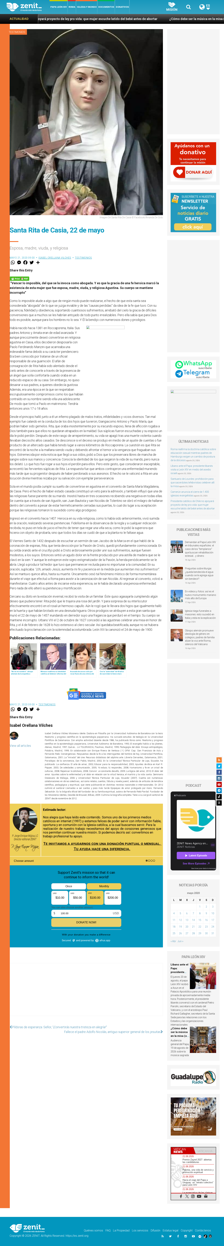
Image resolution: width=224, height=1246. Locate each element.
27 (187, 933)
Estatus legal (170, 1230)
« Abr (173, 941)
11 (174, 920)
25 (174, 933)
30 (206, 933)
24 (212, 926)
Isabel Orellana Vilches (54, 257)
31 (212, 933)
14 (193, 920)
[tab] (182, 1150)
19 (180, 926)
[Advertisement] (86, 993)
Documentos (106, 7)
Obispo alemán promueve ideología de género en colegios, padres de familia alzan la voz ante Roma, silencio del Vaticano (200, 637)
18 (174, 926)
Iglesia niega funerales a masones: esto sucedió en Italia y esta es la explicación (200, 614)
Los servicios (140, 1230)
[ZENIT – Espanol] (28, 7)
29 (199, 933)
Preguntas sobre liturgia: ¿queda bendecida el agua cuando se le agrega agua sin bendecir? (199, 573)
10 (212, 913)
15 (199, 920)
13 (187, 920)
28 (193, 933)
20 (187, 926)
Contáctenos (203, 1230)
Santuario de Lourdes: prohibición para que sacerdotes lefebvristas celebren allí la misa (192, 482)
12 (180, 920)
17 (212, 920)
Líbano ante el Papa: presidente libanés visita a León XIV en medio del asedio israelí (192, 469)
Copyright (186, 1230)
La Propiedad (121, 1230)
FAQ (108, 1230)
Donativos (122, 7)
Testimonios (17, 32)
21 (193, 926)
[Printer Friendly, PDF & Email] (19, 278)
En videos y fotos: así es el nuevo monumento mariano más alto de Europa (200, 595)
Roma (72, 7)
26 (180, 933)
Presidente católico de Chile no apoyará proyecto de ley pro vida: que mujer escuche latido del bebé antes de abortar (193, 505)
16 (206, 920)
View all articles (20, 745)
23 (206, 926)
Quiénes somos (93, 1230)
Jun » (180, 941)
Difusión (155, 1230)
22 (199, 926)
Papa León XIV (58, 7)
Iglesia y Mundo (87, 7)
